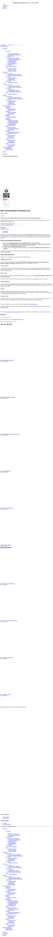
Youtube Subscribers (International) (15, 98)
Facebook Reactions (12, 62)
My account (5, 5)
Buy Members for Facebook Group (8, 583)
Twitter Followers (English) (14, 85)
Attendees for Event (12, 68)
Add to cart (3, 227)
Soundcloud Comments (13, 120)
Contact (4, 823)
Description (5, 231)
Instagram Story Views (13, 82)
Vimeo (7, 143)
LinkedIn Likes (11, 110)
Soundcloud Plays (12, 125)
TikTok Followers (12, 135)
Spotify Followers (12, 127)
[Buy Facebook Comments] (26, 543)
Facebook (5, 48)
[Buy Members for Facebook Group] (26, 582)
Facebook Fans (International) (14, 54)
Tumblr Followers (12, 140)
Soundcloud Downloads (13, 121)
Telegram (8, 131)
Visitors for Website (7, 147)
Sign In (4, 7)
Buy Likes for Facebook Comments (8, 397)
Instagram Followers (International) (15, 75)
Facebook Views (11, 64)
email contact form (4, 307)
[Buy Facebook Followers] (26, 693)
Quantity (2, 223)
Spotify (7, 126)
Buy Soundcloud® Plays (6, 471)
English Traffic (9, 148)
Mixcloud (8, 111)
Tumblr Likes (11, 141)
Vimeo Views (11, 146)
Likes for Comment (12, 69)
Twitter (4, 83)
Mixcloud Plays (11, 113)
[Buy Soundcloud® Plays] (26, 469)
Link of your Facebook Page (7, 225)
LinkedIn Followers (12, 109)
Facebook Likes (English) (13, 58)
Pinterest (7, 115)
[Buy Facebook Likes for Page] (6, 194)
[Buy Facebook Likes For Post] (26, 656)
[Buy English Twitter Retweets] (26, 506)
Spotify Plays (11, 129)
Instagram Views (11, 80)
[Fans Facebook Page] (6, 207)
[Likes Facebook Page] (6, 200)
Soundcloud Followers (13, 122)
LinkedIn (7, 107)
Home (4, 4)
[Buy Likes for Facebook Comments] (26, 396)
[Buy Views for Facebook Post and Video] (26, 619)
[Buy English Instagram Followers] (26, 359)
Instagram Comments (12, 77)
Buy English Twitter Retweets (7, 508)
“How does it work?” (33, 304)
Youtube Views (11, 103)
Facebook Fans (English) (13, 53)
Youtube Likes (11, 102)
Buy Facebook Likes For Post (7, 657)
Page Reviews (11, 55)
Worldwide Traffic (9, 149)
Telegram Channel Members (14, 132)
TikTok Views (11, 137)
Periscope (8, 114)
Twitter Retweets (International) (14, 91)
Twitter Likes (11, 89)
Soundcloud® (8, 119)
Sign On (5, 8)
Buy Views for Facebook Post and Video (9, 620)
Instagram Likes (11, 79)
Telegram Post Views (12, 133)
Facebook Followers (12, 66)
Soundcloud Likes (12, 124)
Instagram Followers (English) (14, 74)
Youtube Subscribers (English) (14, 97)
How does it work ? (7, 824)
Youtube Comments (12, 100)
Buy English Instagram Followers (7, 360)
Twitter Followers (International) (15, 87)
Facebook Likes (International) (14, 59)
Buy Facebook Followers (6, 694)
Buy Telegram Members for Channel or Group (10, 434)
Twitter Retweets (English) (13, 90)
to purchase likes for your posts (12, 311)
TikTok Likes (11, 136)
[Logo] (4, 704)
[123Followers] (26, 43)
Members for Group (12, 70)
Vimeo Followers (11, 144)
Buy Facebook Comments (6, 545)
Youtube (5, 95)
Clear (13, 223)
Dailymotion (8, 106)
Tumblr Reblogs (11, 142)
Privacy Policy (6, 817)
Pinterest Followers (12, 117)
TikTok (7, 134)
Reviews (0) (5, 232)
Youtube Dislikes (11, 104)
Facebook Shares (11, 61)
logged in (8, 321)
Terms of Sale (6, 818)
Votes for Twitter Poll (12, 94)
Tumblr (7, 139)
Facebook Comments (12, 60)
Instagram (5, 72)
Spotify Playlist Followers (13, 128)
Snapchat (7, 118)
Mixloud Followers (12, 112)
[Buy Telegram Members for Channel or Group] (26, 433)
